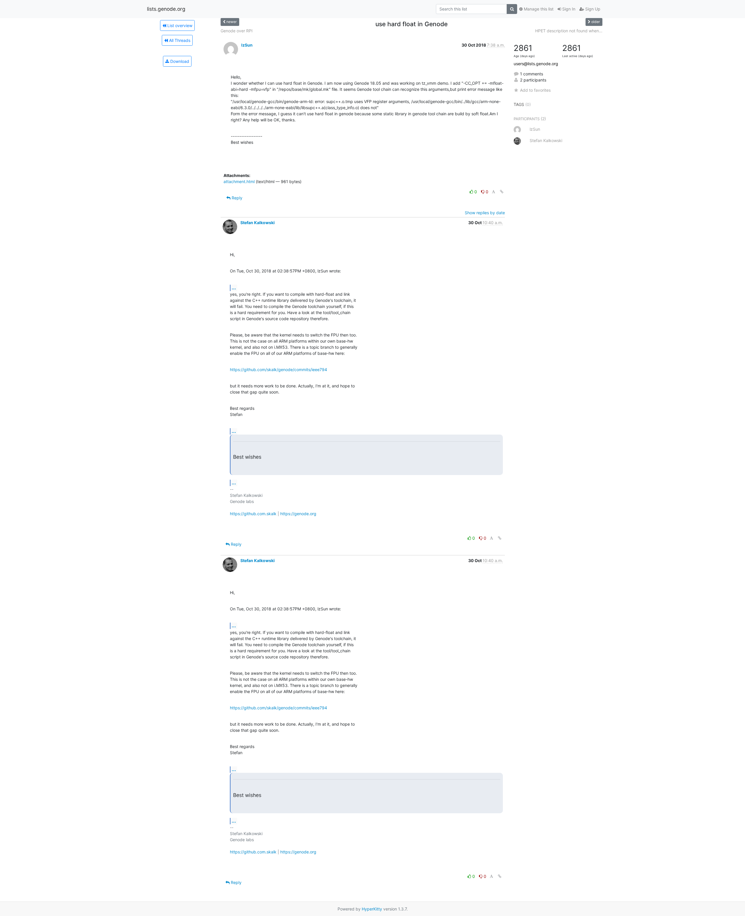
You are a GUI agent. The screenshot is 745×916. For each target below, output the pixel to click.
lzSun (247, 44)
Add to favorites (535, 90)
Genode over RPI (237, 30)
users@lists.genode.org (536, 63)
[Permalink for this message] (502, 191)
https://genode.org (298, 513)
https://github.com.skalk (253, 513)
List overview (179, 25)
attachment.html (239, 181)
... (234, 287)
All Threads (179, 40)
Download (179, 61)
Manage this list (538, 8)
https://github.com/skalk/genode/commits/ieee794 (278, 369)
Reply (236, 197)
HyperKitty (372, 908)
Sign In (568, 8)
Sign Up (592, 8)
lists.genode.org (166, 9)
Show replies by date (485, 212)
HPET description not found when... (568, 30)
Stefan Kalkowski (257, 222)
